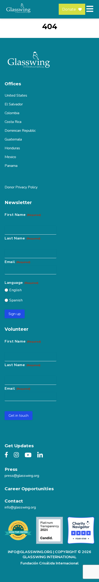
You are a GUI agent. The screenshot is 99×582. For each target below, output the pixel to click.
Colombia (12, 113)
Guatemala (13, 139)
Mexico (10, 156)
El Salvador (14, 104)
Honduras (12, 148)
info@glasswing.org (20, 507)
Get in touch (19, 416)
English (15, 290)
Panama (11, 165)
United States (16, 95)
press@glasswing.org (22, 475)
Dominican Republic (20, 130)
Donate (69, 9)
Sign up (15, 314)
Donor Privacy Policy (21, 187)
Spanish (16, 300)
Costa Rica (13, 121)
